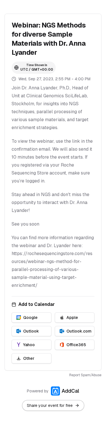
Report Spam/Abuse (85, 375)
